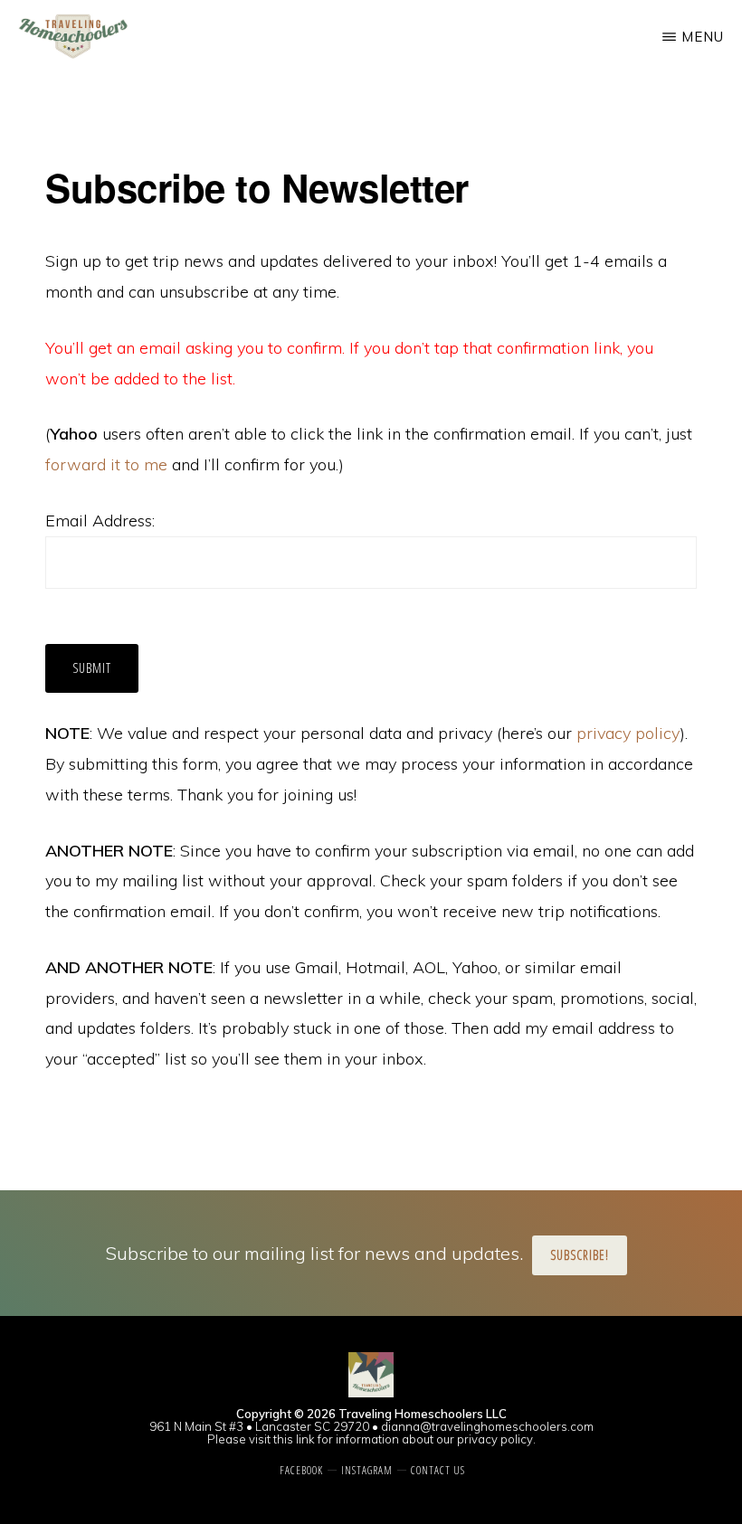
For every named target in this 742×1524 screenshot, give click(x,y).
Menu (702, 36)
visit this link (282, 1439)
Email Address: (100, 520)
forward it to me (106, 464)
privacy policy (628, 733)
